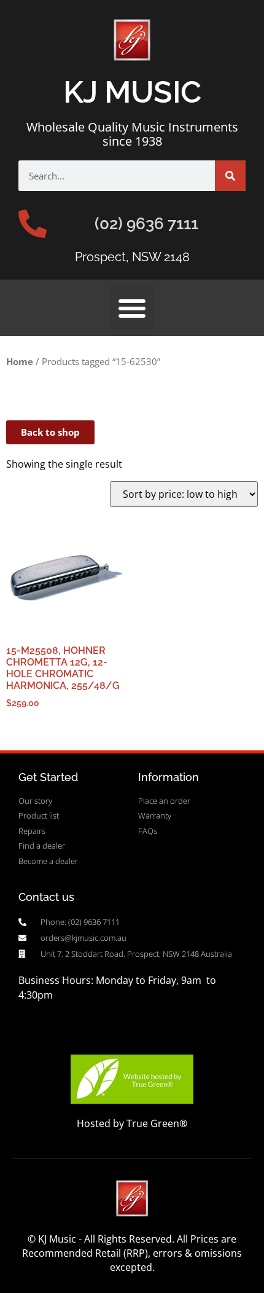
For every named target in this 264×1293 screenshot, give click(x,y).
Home (19, 361)
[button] (132, 308)
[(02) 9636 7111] (32, 224)
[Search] (230, 175)
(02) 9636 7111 (146, 223)
